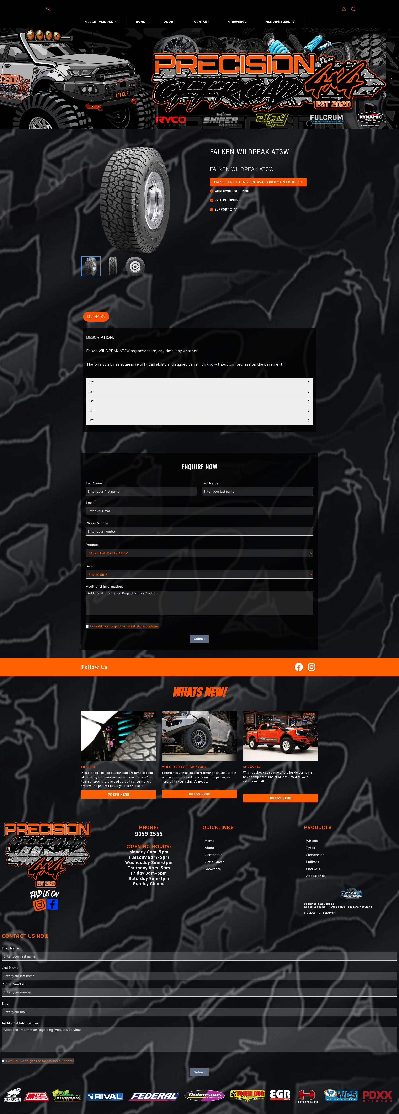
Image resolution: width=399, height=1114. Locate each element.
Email (91, 502)
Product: (93, 545)
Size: (90, 566)
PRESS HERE (118, 794)
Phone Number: (98, 523)
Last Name (210, 483)
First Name (10, 948)
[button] (48, 8)
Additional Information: (104, 586)
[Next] (391, 78)
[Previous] (8, 78)
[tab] (193, 125)
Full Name (94, 482)
